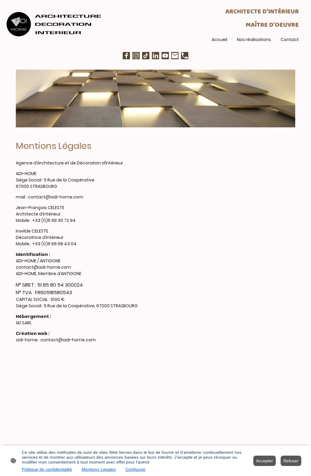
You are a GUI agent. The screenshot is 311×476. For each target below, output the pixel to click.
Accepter (264, 460)
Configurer (135, 469)
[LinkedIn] (155, 55)
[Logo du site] (55, 24)
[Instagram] (136, 55)
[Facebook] (126, 55)
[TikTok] (145, 55)
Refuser (291, 460)
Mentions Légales (99, 469)
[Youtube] (165, 55)
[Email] (175, 55)
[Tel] (184, 55)
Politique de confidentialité (47, 469)
